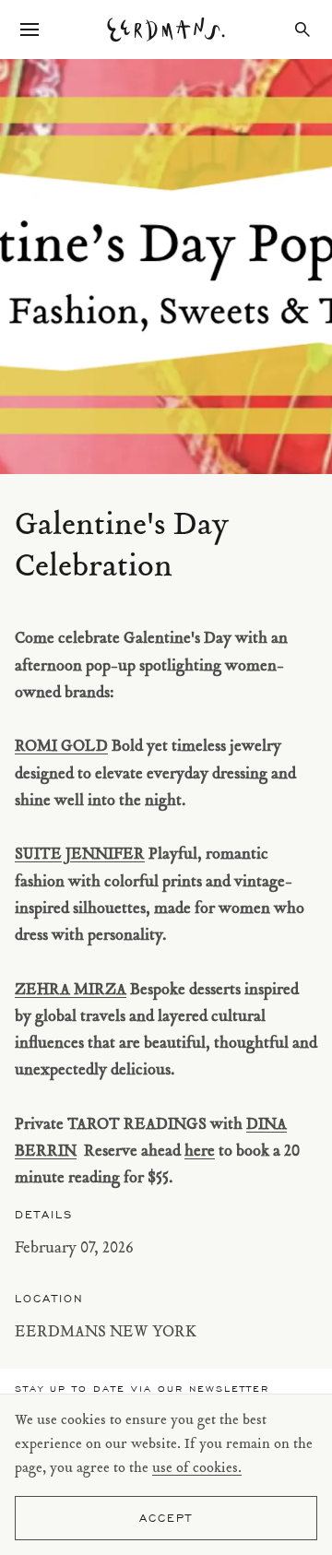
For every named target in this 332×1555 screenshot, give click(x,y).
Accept (166, 1518)
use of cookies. (197, 1468)
